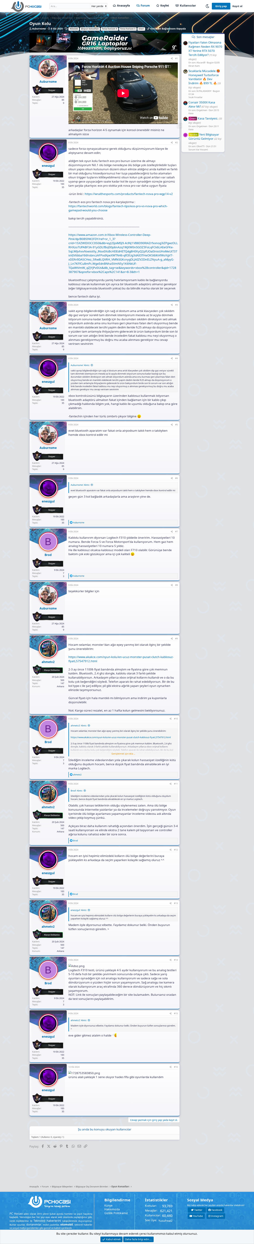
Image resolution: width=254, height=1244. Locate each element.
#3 (176, 304)
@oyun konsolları (90, 28)
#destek (74, 28)
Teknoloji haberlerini (47, 1221)
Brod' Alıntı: (76, 790)
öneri (141, 28)
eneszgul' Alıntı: (79, 910)
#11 (176, 783)
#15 (176, 1013)
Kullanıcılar (188, 5)
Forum (145, 5)
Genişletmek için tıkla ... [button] (123, 753)
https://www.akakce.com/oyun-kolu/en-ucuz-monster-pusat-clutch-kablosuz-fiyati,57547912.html (121, 737)
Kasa (191, 113)
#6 (176, 478)
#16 (176, 1066)
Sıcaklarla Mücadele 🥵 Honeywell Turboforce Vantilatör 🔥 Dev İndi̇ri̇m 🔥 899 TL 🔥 (204, 77)
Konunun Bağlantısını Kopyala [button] (168, 28)
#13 (176, 903)
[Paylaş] (172, 59)
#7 (176, 531)
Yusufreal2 (165, 1221)
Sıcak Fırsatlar (196, 97)
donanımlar (33, 1224)
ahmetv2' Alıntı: (79, 725)
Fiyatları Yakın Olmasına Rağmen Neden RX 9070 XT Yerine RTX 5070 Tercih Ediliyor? (205, 49)
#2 (176, 142)
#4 (176, 358)
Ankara (60, 686)
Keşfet (164, 5)
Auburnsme (39, 28)
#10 (176, 718)
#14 (176, 959)
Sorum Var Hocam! (198, 149)
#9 (176, 638)
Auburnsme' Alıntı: (80, 365)
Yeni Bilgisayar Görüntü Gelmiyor (204, 136)
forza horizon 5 (127, 28)
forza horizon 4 (109, 28)
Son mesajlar (205, 37)
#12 (176, 849)
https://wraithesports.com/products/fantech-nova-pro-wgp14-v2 (129, 194)
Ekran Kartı (194, 65)
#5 (176, 424)
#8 (176, 585)
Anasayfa (123, 5)
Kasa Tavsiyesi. (204, 118)
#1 (176, 58)
